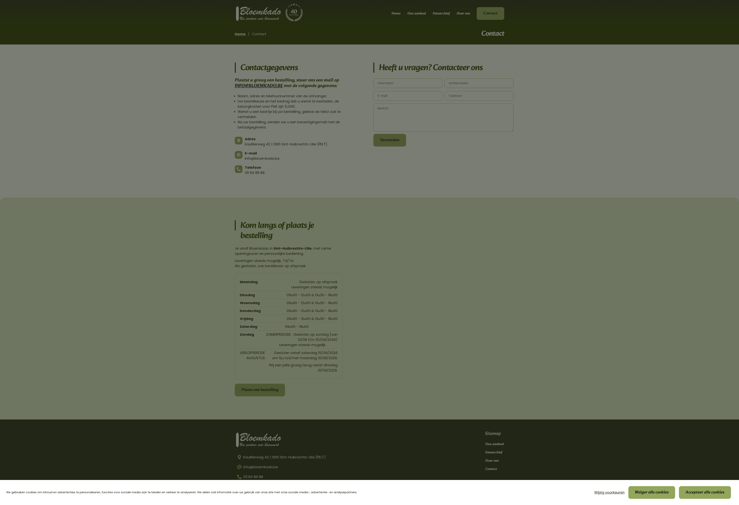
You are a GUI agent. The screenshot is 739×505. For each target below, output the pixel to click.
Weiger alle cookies (652, 492)
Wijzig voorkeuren (609, 492)
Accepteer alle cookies (704, 492)
